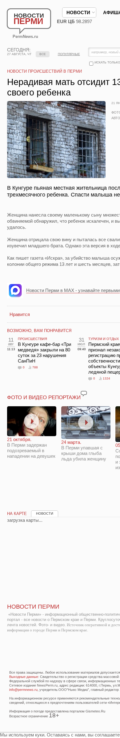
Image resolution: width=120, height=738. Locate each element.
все (42, 54)
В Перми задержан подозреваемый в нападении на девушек (31, 448)
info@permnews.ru (23, 689)
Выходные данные (23, 677)
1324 (106, 378)
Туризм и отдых (103, 339)
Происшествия (32, 339)
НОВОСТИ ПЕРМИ (33, 606)
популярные (69, 54)
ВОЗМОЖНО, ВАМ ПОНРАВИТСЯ (39, 330)
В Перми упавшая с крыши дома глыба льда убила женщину (83, 450)
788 (35, 367)
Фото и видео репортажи (44, 397)
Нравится (20, 314)
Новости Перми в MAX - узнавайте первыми (73, 290)
